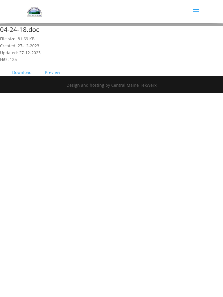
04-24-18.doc (19, 29)
